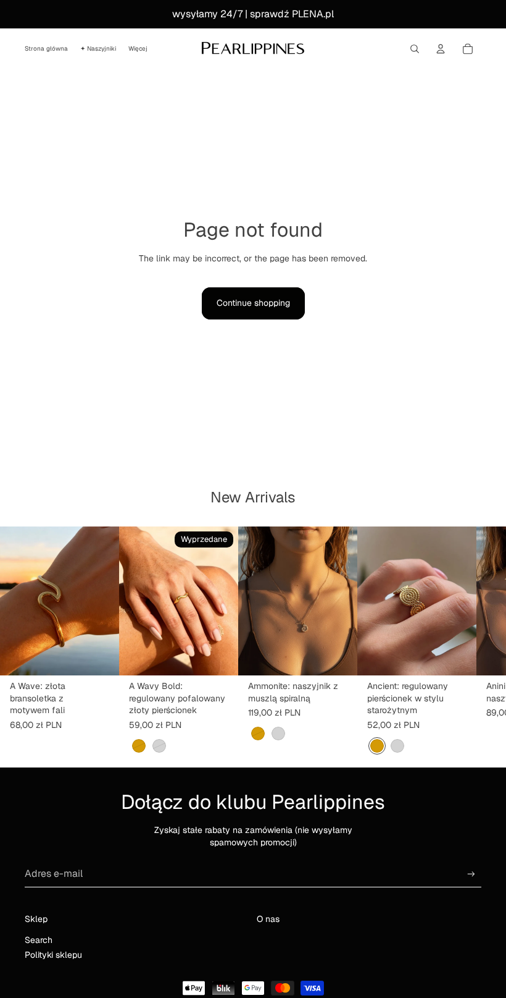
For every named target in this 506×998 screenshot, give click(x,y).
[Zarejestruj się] (471, 874)
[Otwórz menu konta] (440, 48)
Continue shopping (253, 302)
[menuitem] (138, 48)
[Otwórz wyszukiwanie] (414, 48)
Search (38, 939)
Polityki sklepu (53, 954)
